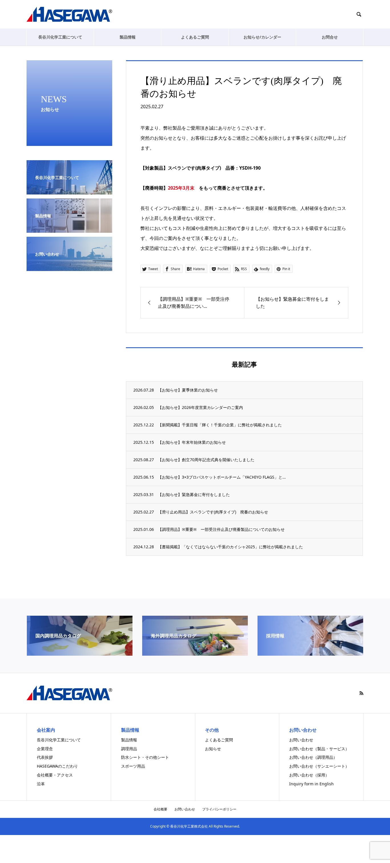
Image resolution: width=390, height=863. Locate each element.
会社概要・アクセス (55, 775)
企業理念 (45, 748)
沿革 (41, 783)
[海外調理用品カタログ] (195, 653)
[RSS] (361, 693)
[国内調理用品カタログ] (79, 653)
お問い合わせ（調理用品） (313, 757)
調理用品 (129, 748)
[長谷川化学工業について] (69, 191)
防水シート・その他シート (145, 757)
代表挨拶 (45, 757)
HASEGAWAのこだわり (57, 766)
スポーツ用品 (133, 766)
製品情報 (128, 37)
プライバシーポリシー (219, 809)
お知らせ (213, 748)
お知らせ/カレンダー (262, 37)
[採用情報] (310, 653)
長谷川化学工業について (60, 37)
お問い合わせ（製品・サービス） (319, 748)
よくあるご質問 (195, 37)
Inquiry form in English (311, 783)
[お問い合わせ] (69, 267)
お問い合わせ (301, 739)
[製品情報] (69, 229)
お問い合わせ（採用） (309, 775)
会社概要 (160, 809)
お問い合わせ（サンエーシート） (319, 766)
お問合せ (330, 37)
